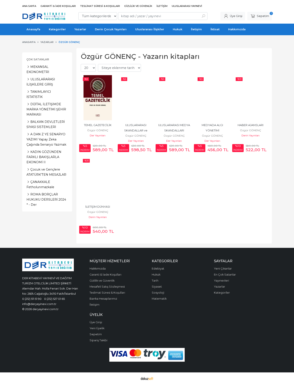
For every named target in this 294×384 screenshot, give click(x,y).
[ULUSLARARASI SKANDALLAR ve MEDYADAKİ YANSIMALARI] (136, 97)
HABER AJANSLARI (250, 125)
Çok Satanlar (37, 59)
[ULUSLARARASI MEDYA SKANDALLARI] (174, 97)
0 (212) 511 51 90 (32, 298)
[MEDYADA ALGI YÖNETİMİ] (212, 97)
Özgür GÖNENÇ (97, 130)
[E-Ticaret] (147, 378)
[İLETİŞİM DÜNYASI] (98, 179)
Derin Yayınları (250, 135)
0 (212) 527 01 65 (54, 298)
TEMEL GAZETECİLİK (97, 125)
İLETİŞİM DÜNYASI (97, 206)
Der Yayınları (97, 135)
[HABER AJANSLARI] (251, 97)
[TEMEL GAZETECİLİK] (98, 97)
